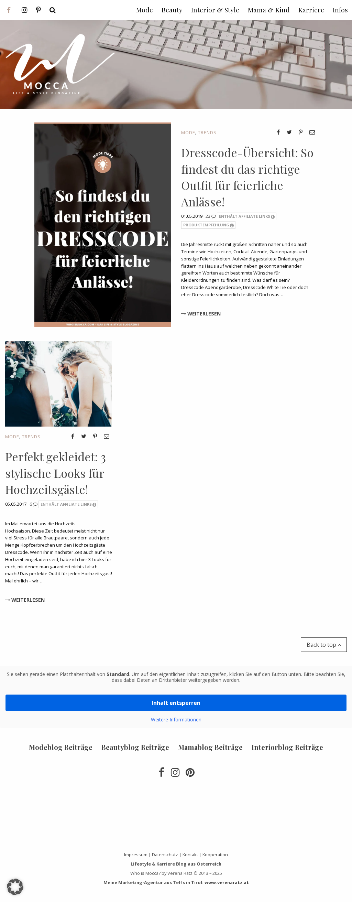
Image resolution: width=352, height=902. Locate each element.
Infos (340, 9)
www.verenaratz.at (227, 882)
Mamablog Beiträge (210, 747)
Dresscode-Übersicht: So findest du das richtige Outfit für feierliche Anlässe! (247, 177)
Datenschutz (165, 854)
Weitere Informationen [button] (176, 720)
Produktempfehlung (206, 224)
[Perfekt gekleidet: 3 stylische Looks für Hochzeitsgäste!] (58, 383)
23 (208, 216)
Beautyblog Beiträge (135, 747)
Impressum (135, 854)
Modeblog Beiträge (60, 747)
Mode (188, 132)
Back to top (322, 644)
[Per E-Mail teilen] (312, 132)
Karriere (311, 9)
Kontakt (190, 854)
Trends (207, 132)
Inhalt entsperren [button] (176, 703)
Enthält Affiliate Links (244, 216)
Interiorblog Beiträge (287, 747)
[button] (15, 887)
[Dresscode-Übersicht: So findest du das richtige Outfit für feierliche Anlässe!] (102, 224)
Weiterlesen (203, 313)
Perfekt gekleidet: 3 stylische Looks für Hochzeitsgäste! (55, 473)
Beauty (172, 9)
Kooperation (215, 854)
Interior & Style (215, 9)
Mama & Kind (269, 9)
